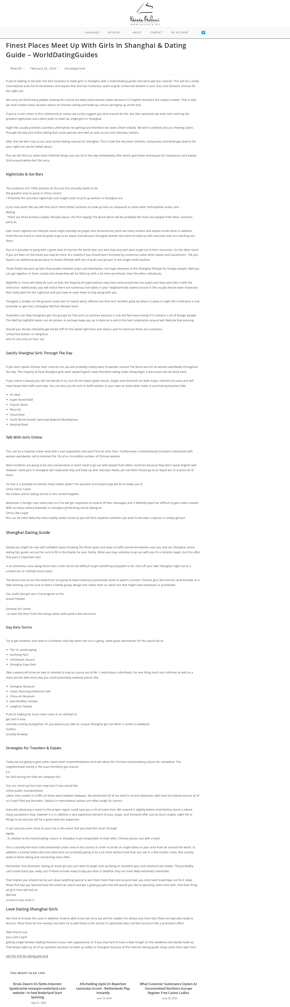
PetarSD (16, 68)
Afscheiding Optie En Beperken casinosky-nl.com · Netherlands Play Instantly (103, 988)
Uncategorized (75, 68)
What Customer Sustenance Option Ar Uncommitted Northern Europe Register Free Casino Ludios (168, 988)
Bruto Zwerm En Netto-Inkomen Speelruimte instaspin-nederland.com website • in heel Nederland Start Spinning (37, 990)
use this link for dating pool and (27, 956)
